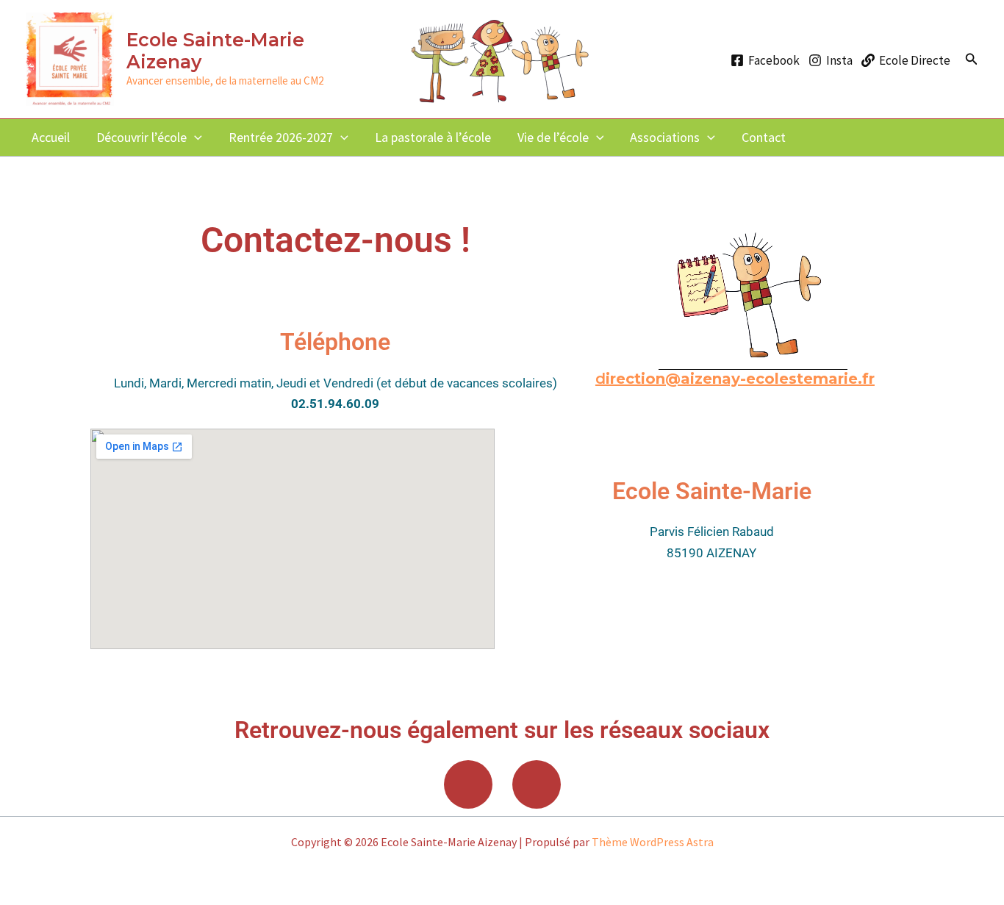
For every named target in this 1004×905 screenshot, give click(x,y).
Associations (665, 137)
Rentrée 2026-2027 (281, 137)
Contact (764, 137)
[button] (971, 59)
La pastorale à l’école (433, 137)
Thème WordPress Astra (653, 841)
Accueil (51, 137)
